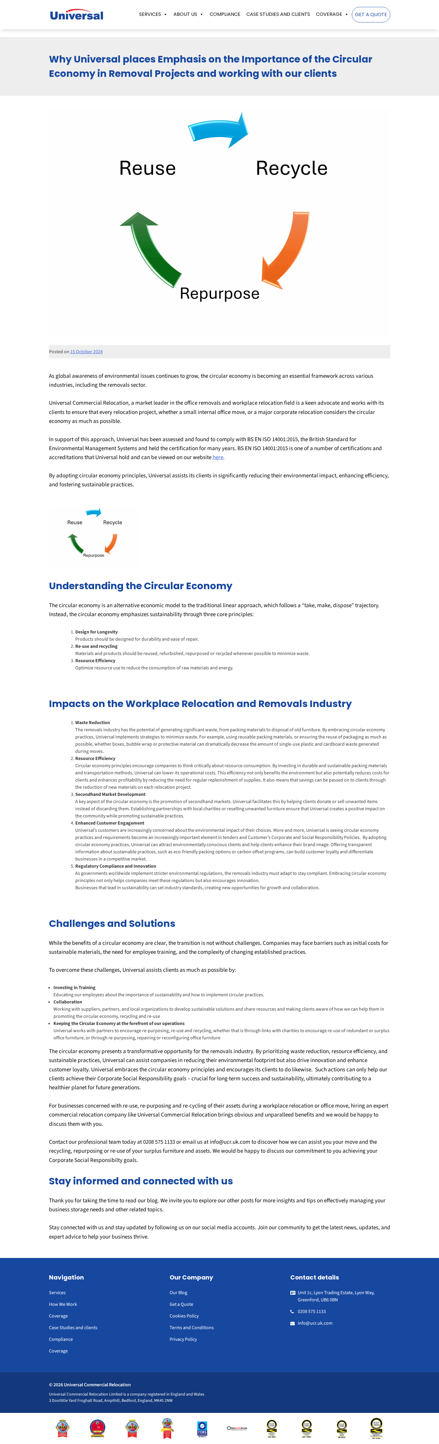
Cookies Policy (184, 1316)
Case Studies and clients (278, 14)
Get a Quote (371, 14)
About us (185, 14)
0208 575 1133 (312, 1311)
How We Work (63, 1304)
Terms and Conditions (192, 1327)
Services (150, 14)
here (218, 457)
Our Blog (178, 1292)
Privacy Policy (183, 1339)
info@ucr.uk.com (315, 1323)
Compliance (225, 14)
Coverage (329, 14)
